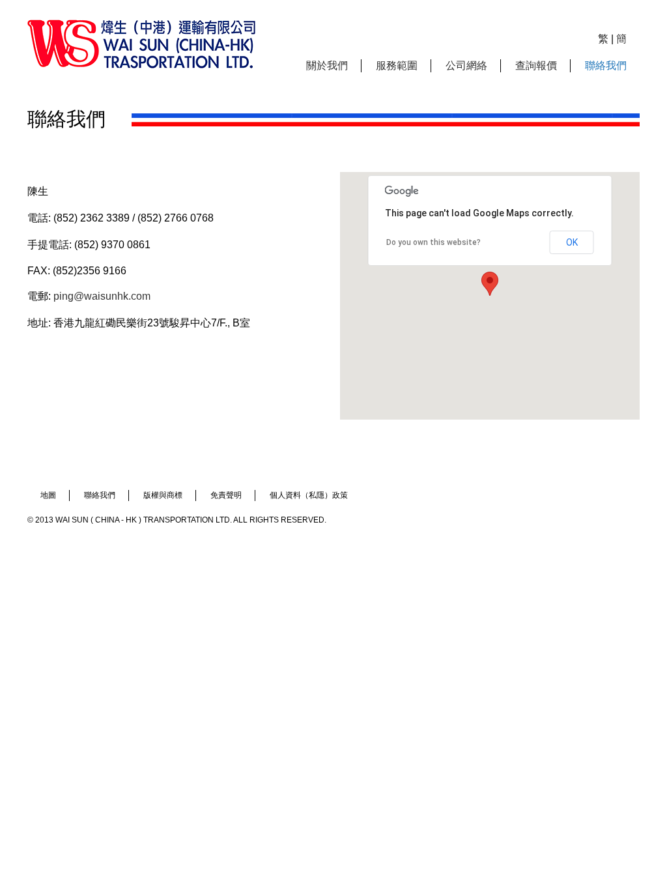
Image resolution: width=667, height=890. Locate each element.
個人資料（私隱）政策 (309, 495)
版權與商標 (162, 495)
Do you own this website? (433, 242)
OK (572, 242)
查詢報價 (536, 65)
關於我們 (327, 65)
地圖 (48, 495)
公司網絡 (466, 65)
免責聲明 (226, 495)
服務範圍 (397, 65)
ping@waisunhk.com (101, 296)
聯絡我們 (606, 65)
